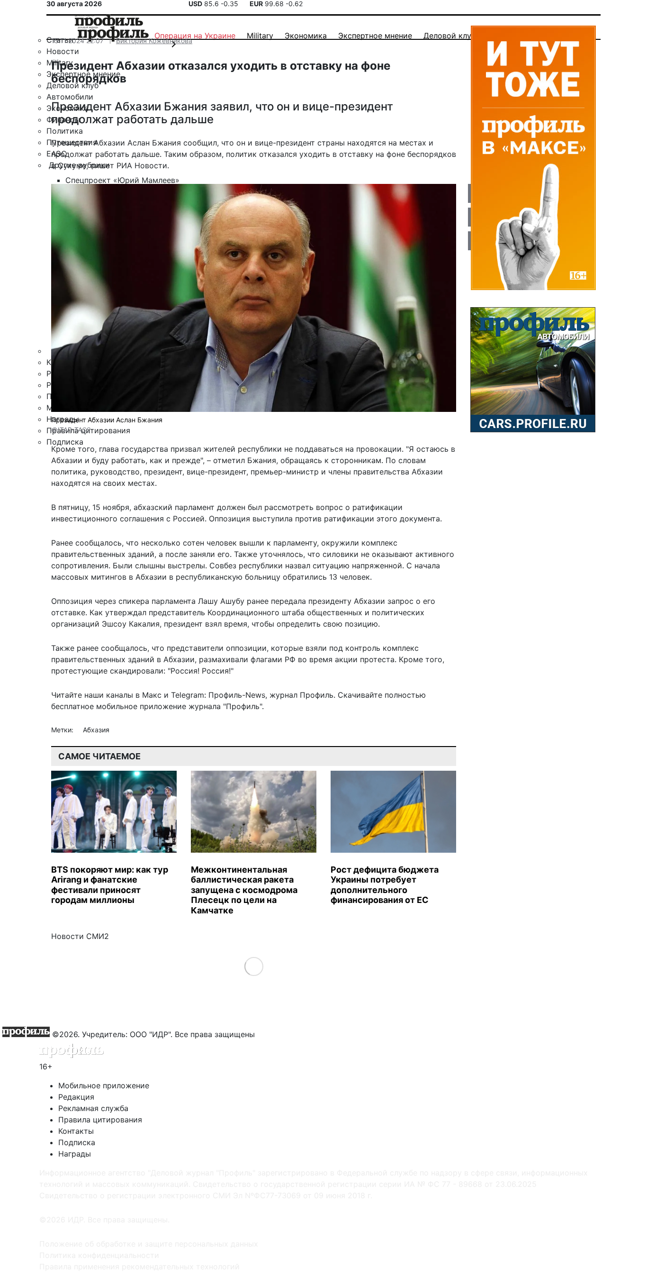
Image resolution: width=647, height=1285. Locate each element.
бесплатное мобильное (94, 706)
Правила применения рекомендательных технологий (139, 1266)
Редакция (76, 1097)
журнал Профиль (301, 695)
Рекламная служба (93, 1108)
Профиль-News (236, 695)
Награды (74, 1153)
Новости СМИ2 (80, 936)
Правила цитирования (100, 1119)
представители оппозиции (217, 648)
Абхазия (96, 730)
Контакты (76, 1131)
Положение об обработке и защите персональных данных (148, 1244)
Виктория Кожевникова (154, 40)
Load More (253, 966)
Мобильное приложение (103, 1085)
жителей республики (242, 449)
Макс (152, 695)
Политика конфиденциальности (99, 1255)
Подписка (76, 1142)
